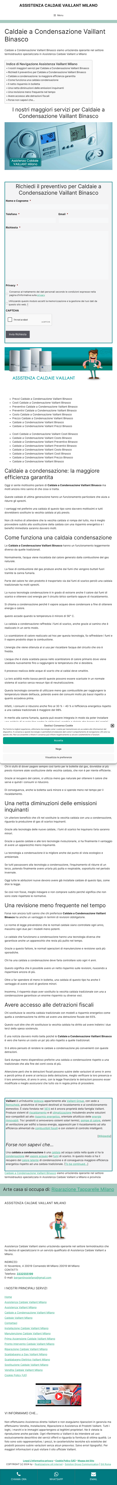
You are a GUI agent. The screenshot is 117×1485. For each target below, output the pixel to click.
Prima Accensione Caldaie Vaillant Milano (30, 1338)
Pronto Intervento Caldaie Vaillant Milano (29, 1343)
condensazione (15, 1156)
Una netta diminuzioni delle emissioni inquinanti (36, 87)
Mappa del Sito (86, 1460)
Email (63, 214)
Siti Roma (106, 1464)
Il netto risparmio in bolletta (24, 84)
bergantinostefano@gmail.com (32, 1277)
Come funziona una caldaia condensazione (33, 80)
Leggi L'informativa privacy (38, 1460)
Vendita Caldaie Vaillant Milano (24, 1370)
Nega (58, 748)
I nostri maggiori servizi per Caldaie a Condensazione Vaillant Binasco (48, 68)
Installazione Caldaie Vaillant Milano (26, 1328)
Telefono (13, 214)
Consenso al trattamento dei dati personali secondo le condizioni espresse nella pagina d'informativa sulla (52, 293)
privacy (41, 295)
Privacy (12, 285)
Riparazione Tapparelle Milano (82, 1189)
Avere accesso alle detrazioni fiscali (28, 95)
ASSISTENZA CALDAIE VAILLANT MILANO (58, 5)
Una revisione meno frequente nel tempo (31, 91)
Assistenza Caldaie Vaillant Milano (26, 1302)
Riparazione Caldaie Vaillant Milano (26, 1349)
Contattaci (11, 1323)
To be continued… (76, 1164)
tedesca (39, 1100)
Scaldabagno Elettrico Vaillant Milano (27, 1359)
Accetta (58, 740)
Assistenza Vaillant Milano (21, 1307)
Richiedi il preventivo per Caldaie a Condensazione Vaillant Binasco (47, 72)
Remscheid (12, 1104)
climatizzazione (62, 1112)
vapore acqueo (39, 1156)
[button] (112, 725)
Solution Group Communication (82, 1464)
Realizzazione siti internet (49, 1464)
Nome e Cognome (18, 200)
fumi (55, 1156)
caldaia (56, 1152)
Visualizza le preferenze (58, 757)
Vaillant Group (75, 1100)
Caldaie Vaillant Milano (18, 1317)
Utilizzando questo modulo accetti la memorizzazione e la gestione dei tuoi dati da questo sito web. (53, 303)
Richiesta (13, 227)
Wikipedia (104, 1136)
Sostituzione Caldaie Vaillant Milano (26, 1364)
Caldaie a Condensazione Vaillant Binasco (30, 1173)
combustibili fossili (46, 1128)
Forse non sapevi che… (21, 99)
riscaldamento (38, 1112)
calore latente (30, 1160)
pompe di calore (90, 1120)
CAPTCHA (12, 310)
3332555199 (25, 1273)
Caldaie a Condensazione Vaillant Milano (30, 1312)
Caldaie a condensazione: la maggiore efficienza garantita (41, 76)
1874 (47, 1108)
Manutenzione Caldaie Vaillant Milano (28, 1333)
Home (8, 1296)
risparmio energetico (47, 1116)
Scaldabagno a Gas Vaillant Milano (26, 1354)
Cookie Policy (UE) (16, 1375)
